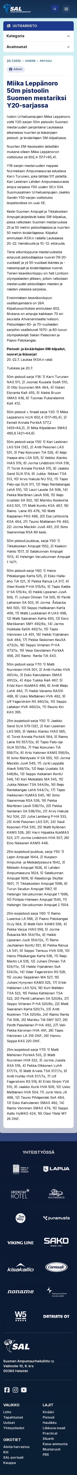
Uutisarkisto (25, 26)
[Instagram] (15, 1390)
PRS (46, 1455)
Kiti (5, 1452)
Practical (50, 1433)
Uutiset (9, 1423)
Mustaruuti (51, 1449)
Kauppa (9, 1463)
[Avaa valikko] (66, 9)
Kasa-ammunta (55, 1444)
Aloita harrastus (16, 1447)
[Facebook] (7, 1390)
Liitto (7, 1412)
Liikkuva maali (54, 1428)
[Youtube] (24, 1390)
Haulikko (50, 1423)
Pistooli (46, 60)
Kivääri (30, 60)
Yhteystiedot (13, 1428)
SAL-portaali (13, 1457)
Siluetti (48, 1439)
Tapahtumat (13, 1417)
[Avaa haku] (55, 9)
